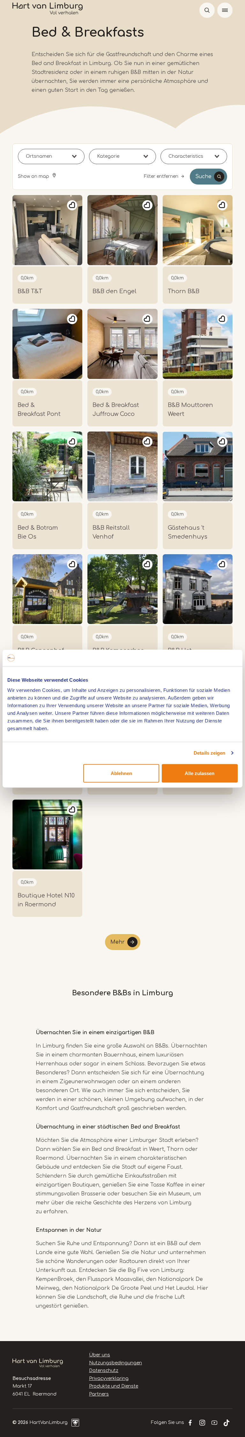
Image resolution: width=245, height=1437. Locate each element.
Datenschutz (103, 1370)
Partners (99, 1394)
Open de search (207, 10)
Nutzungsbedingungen (115, 1363)
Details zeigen (209, 753)
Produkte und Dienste (113, 1386)
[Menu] (225, 10)
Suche (203, 176)
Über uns (99, 1355)
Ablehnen (121, 773)
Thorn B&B (183, 291)
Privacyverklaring (109, 1378)
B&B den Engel (115, 291)
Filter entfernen (161, 176)
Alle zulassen (199, 773)
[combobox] (51, 156)
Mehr (117, 942)
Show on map (34, 176)
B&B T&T (30, 291)
